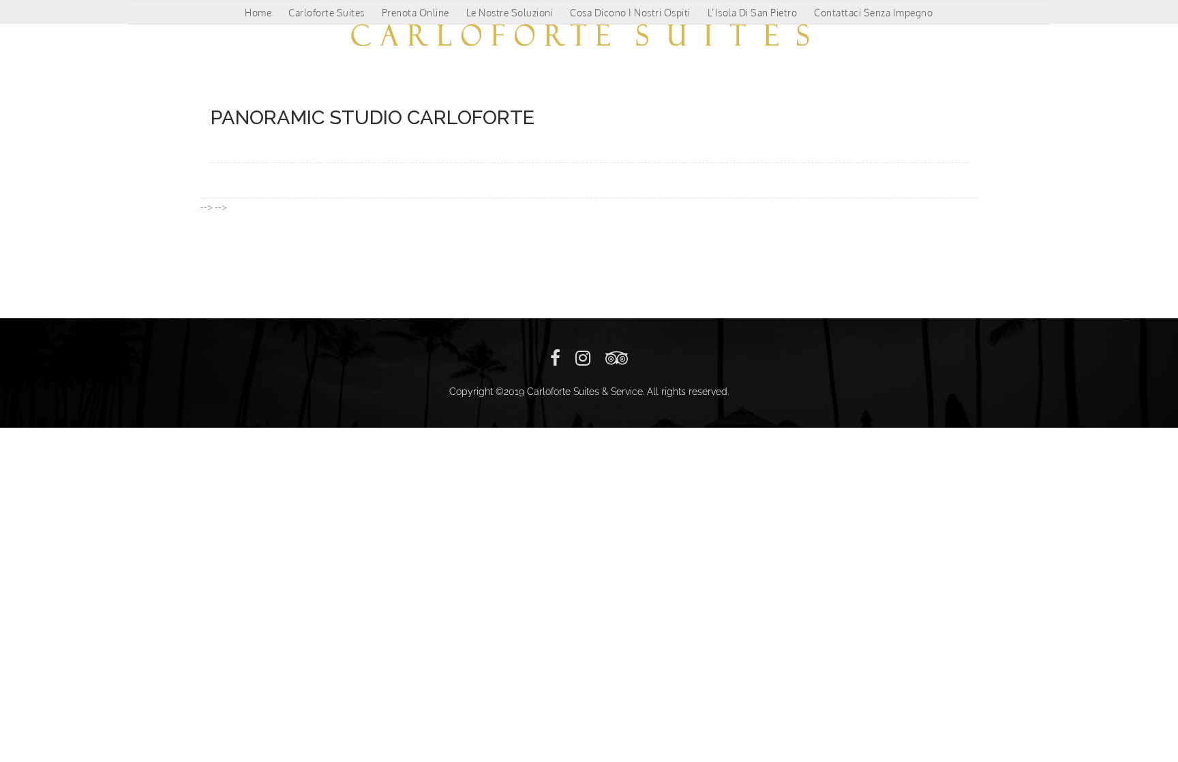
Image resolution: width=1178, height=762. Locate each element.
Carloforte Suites (326, 12)
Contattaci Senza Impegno (873, 12)
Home (258, 12)
